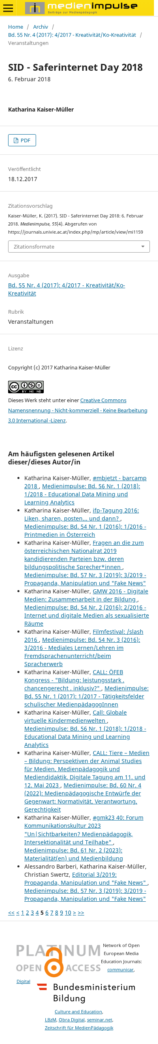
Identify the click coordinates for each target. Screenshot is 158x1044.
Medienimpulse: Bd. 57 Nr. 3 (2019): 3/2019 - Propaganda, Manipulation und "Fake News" (85, 579)
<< (11, 912)
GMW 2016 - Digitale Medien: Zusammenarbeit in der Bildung (86, 595)
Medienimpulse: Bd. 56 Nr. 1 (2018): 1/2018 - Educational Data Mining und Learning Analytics (82, 494)
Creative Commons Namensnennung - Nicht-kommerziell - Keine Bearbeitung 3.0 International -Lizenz (77, 410)
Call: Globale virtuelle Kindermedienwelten (75, 716)
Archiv (40, 26)
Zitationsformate (34, 246)
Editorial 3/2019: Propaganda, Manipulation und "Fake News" (85, 878)
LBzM (50, 1020)
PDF (24, 140)
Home (15, 26)
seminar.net (99, 1020)
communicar (120, 969)
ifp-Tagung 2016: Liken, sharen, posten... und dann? (81, 514)
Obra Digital (72, 1020)
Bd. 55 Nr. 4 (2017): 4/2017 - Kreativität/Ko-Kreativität (72, 34)
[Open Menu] (8, 8)
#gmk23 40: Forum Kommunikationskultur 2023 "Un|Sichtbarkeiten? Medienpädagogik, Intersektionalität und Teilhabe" (83, 830)
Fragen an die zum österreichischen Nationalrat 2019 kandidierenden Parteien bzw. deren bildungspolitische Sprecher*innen (84, 555)
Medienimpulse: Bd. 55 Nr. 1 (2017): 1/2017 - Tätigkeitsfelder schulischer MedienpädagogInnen (86, 696)
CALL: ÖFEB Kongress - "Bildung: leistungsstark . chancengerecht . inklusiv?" (74, 680)
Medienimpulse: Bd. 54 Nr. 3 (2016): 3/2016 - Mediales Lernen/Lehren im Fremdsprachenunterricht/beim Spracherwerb (82, 652)
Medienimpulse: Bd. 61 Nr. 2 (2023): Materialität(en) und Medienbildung (73, 854)
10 (68, 912)
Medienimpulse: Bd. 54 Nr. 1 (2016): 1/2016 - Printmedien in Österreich (85, 530)
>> (81, 912)
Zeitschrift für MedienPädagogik (79, 1028)
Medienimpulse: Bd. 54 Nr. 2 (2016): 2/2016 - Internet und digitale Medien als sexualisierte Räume (86, 615)
